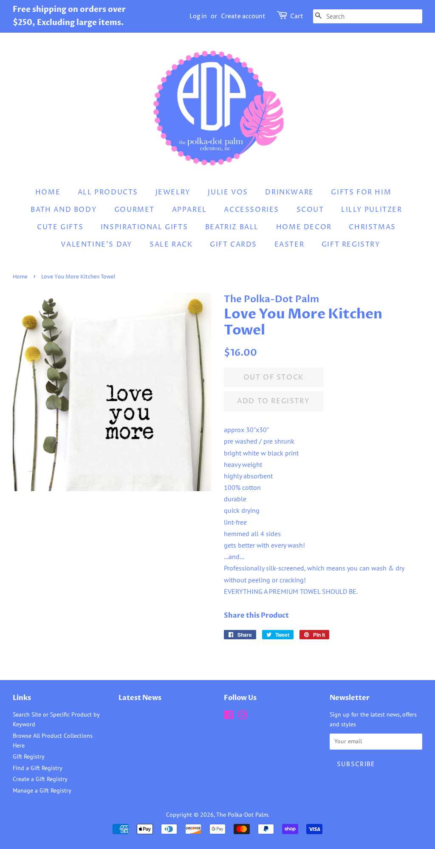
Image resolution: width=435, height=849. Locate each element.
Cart (296, 16)
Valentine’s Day (96, 244)
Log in (198, 16)
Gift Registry (351, 244)
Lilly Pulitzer (371, 209)
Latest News (140, 698)
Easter (289, 244)
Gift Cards (233, 244)
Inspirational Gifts (144, 227)
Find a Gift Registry (37, 768)
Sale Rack (171, 244)
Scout (310, 209)
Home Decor (304, 227)
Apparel (189, 209)
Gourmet (134, 209)
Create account (243, 16)
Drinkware (289, 192)
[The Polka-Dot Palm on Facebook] (229, 716)
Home (47, 192)
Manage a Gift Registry (42, 790)
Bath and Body (64, 209)
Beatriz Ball (232, 227)
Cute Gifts (60, 227)
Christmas (372, 227)
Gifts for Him (361, 192)
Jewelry (173, 192)
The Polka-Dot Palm (242, 814)
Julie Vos (228, 192)
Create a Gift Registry (40, 779)
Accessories (251, 209)
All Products (108, 192)
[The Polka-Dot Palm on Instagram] (242, 716)
